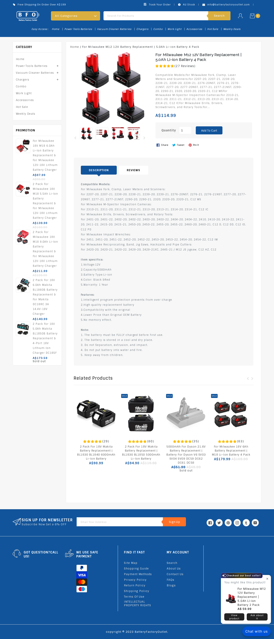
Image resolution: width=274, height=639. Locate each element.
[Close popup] (267, 578)
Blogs (171, 585)
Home (55, 29)
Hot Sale (212, 29)
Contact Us (175, 574)
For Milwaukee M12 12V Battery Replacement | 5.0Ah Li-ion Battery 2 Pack (251, 596)
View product (234, 617)
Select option (186, 479)
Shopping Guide (136, 568)
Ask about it (257, 617)
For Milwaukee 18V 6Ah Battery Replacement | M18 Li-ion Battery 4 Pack (231, 450)
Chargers (142, 29)
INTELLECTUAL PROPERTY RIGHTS (137, 603)
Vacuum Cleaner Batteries (114, 29)
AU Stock (189, 4)
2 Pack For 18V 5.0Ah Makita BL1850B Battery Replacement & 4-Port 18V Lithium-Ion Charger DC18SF (45, 338)
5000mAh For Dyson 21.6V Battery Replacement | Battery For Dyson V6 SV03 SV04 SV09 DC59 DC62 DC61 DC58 (186, 454)
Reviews (133, 170)
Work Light (174, 29)
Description (99, 170)
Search (172, 563)
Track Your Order (160, 4)
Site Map (130, 563)
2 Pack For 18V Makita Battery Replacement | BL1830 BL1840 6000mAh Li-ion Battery (96, 452)
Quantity (168, 130)
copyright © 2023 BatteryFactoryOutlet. (137, 632)
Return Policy (134, 585)
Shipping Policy (136, 591)
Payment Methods (138, 574)
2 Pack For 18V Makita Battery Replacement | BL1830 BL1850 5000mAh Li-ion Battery (141, 452)
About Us (174, 568)
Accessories (194, 29)
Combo (157, 29)
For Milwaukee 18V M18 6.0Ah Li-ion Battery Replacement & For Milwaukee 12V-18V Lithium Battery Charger (45, 155)
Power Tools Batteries (78, 29)
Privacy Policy (135, 580)
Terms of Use (134, 596)
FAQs (170, 580)
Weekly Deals (232, 29)
